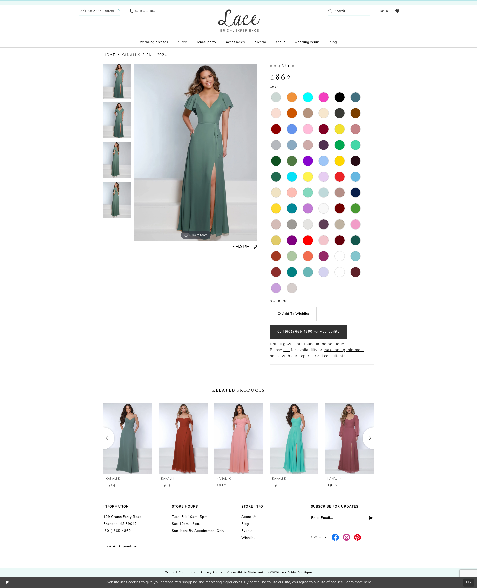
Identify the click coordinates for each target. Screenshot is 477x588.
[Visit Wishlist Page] (397, 11)
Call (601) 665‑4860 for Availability (308, 331)
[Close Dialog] (7, 582)
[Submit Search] (331, 11)
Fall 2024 (156, 55)
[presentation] (127, 438)
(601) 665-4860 (117, 531)
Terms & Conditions (180, 572)
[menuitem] (99, 11)
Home (109, 55)
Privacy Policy (211, 572)
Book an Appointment (121, 546)
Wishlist (248, 537)
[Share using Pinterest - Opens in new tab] (255, 247)
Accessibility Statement (245, 572)
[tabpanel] (117, 83)
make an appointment (344, 350)
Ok (469, 582)
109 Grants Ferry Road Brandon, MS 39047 (122, 520)
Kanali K (130, 55)
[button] (383, 11)
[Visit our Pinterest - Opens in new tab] (358, 537)
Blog (245, 524)
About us (249, 517)
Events (247, 531)
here (367, 582)
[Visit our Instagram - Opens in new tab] (346, 537)
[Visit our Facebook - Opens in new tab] (335, 537)
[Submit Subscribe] (369, 518)
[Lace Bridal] (239, 20)
